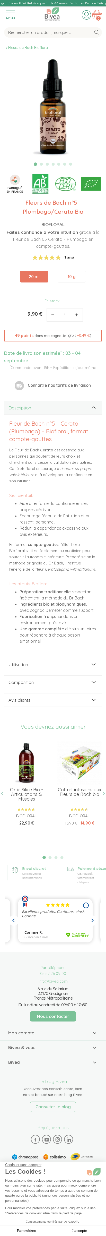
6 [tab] (64, 164)
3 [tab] (47, 164)
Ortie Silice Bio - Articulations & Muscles (26, 794)
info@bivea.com (53, 981)
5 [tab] (58, 164)
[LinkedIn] (68, 1139)
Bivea (52, 13)
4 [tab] (53, 164)
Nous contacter (53, 1016)
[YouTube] (46, 1139)
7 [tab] (70, 164)
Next (102, 794)
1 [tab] (35, 164)
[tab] (53, 408)
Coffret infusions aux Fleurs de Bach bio (79, 792)
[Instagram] (57, 1139)
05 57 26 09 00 (53, 973)
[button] (53, 336)
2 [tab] (41, 164)
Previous (4, 794)
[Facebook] (35, 1139)
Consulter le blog (53, 1106)
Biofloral (53, 224)
